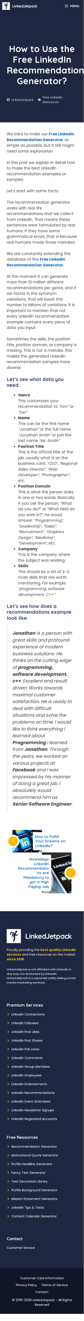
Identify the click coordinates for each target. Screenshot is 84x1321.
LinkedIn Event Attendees (30, 1101)
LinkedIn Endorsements (29, 1084)
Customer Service (21, 1248)
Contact (41, 1292)
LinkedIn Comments (27, 1058)
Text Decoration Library (29, 1181)
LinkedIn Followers (25, 1023)
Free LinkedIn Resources (53, 99)
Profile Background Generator (34, 1190)
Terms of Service (54, 1285)
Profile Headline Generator (31, 1164)
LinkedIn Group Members (30, 1066)
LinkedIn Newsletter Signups (32, 1110)
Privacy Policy (26, 1285)
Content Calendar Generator (34, 1216)
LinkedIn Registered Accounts (34, 1119)
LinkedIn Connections (28, 1014)
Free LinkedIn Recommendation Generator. (36, 262)
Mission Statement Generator (34, 1199)
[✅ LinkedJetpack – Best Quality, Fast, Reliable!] (21, 6)
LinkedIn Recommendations (33, 1093)
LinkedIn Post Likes (25, 1032)
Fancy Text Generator (28, 1172)
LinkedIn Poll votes (25, 1049)
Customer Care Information (42, 1278)
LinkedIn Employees (26, 1075)
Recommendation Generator (34, 1146)
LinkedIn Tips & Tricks (27, 1207)
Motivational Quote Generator (35, 1155)
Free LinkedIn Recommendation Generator (40, 136)
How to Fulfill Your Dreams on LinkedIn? (50, 841)
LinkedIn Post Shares (27, 1040)
